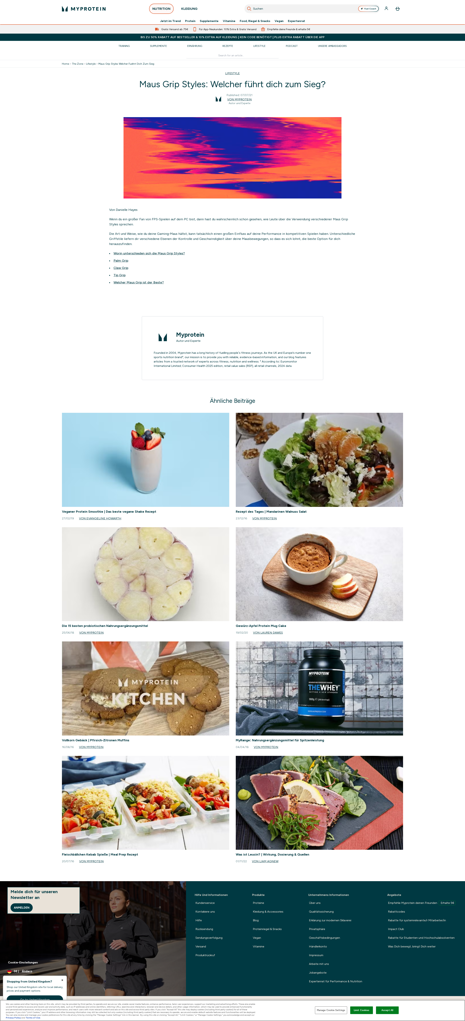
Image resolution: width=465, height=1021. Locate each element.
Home (65, 63)
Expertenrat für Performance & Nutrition (335, 981)
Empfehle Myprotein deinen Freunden (421, 902)
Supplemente (209, 21)
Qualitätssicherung (321, 911)
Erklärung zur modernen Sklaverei (330, 920)
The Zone (77, 63)
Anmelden (21, 907)
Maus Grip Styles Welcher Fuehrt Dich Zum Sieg (126, 63)
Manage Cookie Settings (331, 1010)
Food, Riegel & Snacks (255, 21)
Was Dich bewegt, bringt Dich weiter (412, 946)
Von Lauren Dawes (268, 632)
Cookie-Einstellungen (23, 962)
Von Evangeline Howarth (100, 518)
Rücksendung (204, 929)
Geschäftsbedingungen (324, 937)
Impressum (316, 955)
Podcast (292, 45)
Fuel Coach (370, 8)
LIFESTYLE (232, 73)
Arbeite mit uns (319, 963)
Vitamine (229, 21)
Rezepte (228, 45)
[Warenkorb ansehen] (397, 8)
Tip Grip (120, 275)
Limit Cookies (361, 1010)
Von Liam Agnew (265, 861)
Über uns (315, 902)
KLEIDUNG (189, 9)
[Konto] (386, 8)
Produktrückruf (205, 955)
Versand (200, 946)
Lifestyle (259, 45)
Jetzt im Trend (170, 21)
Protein (190, 21)
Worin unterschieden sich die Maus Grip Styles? (149, 253)
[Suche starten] (249, 8)
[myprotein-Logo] (84, 8)
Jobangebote (318, 972)
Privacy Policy (13, 1017)
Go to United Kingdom (35, 999)
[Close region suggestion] (62, 980)
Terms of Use (33, 1017)
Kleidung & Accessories (268, 911)
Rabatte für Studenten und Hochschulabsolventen (421, 937)
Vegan (279, 21)
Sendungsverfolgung (209, 937)
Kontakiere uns (205, 911)
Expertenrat (296, 21)
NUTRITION (161, 9)
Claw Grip (121, 268)
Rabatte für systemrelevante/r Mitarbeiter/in (417, 920)
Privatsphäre (317, 929)
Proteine (258, 902)
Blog (256, 920)
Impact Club (396, 929)
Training (124, 45)
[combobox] (312, 8)
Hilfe (198, 920)
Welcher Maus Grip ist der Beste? (139, 282)
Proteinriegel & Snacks (267, 929)
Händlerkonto (318, 946)
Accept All (387, 1010)
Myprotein (190, 334)
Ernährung (194, 45)
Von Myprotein (239, 99)
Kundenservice (205, 902)
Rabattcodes (396, 911)
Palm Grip (121, 260)
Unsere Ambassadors (332, 45)
